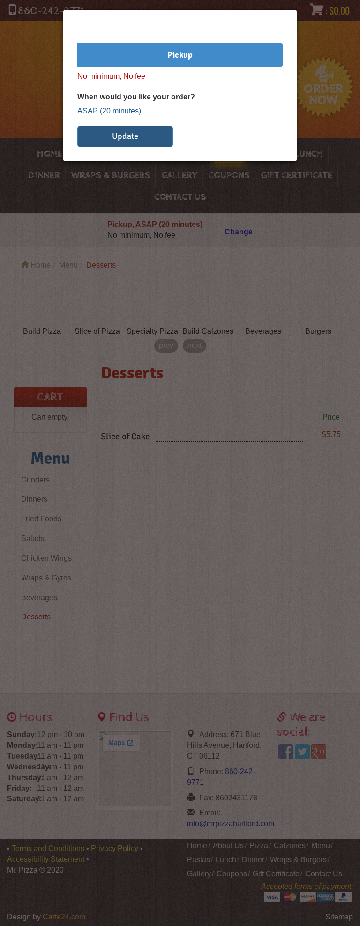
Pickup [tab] (180, 54)
